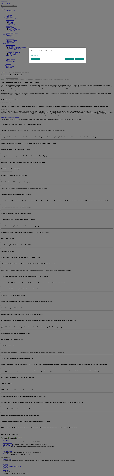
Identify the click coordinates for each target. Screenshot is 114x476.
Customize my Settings (36, 58)
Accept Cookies (79, 58)
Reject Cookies (69, 58)
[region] (57, 55)
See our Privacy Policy (34, 55)
